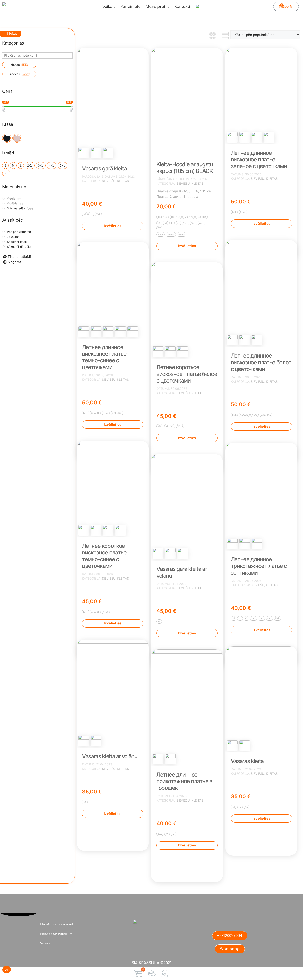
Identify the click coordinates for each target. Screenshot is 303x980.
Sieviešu (108, 181)
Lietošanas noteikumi (56, 924)
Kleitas (123, 181)
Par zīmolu (130, 7)
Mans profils (157, 7)
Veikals (108, 7)
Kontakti (182, 7)
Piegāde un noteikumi (56, 933)
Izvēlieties (113, 226)
